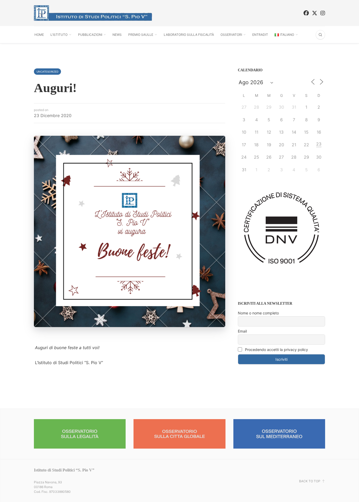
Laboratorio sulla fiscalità (189, 35)
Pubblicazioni (90, 35)
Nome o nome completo (258, 313)
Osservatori (231, 35)
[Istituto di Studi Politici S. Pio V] (93, 13)
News (117, 35)
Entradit (260, 35)
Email (242, 331)
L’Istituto (59, 35)
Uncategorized (47, 71)
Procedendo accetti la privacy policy (276, 349)
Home (39, 35)
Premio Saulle (140, 35)
